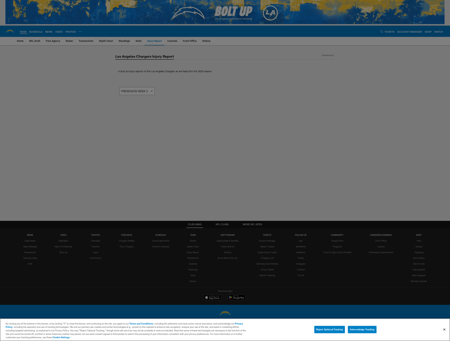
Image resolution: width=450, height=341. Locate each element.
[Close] (444, 329)
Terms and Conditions (141, 323)
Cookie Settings (61, 337)
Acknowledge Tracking (362, 329)
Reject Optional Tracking (329, 329)
